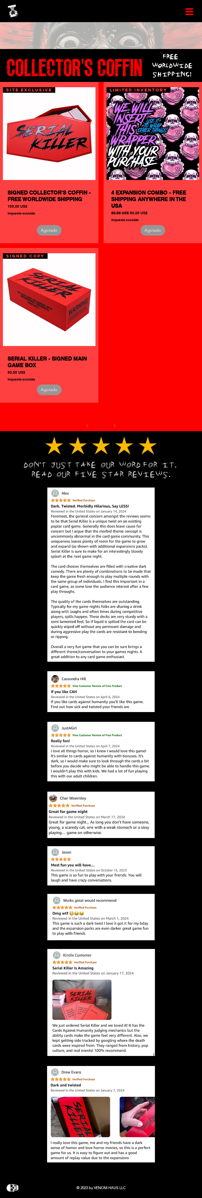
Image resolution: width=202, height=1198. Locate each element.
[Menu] (189, 11)
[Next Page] (115, 426)
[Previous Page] (87, 426)
